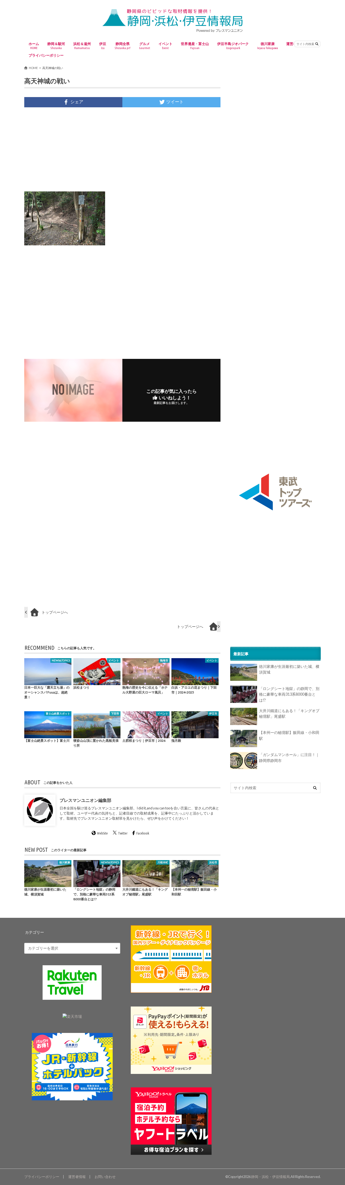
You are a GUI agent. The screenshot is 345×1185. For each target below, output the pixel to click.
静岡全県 (122, 46)
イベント (165, 46)
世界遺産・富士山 (195, 46)
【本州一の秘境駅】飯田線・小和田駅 (289, 735)
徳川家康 (267, 46)
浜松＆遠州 (82, 46)
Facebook (142, 833)
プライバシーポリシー (46, 55)
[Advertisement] (122, 149)
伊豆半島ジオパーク (233, 46)
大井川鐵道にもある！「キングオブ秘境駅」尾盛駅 (289, 713)
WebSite (102, 833)
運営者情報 (77, 1176)
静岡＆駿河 (56, 46)
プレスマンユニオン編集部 (85, 800)
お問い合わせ (105, 1176)
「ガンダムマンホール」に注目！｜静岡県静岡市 (289, 758)
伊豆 (102, 46)
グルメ (144, 46)
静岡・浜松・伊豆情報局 (270, 1176)
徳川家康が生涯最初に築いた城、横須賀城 (289, 669)
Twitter (122, 833)
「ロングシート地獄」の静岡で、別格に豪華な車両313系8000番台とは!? (289, 694)
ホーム (34, 46)
